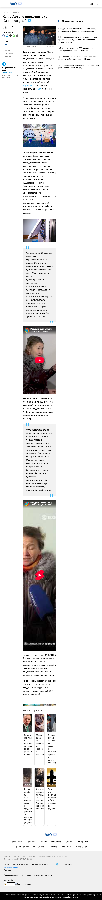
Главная (5, 12)
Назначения (16, 841)
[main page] (48, 4)
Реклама (7, 870)
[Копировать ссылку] (17, 35)
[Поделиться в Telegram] (7, 35)
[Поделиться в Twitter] (10, 35)
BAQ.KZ (5, 44)
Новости (15, 12)
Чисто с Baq (81, 846)
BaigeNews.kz (29, 85)
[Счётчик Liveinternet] (9, 884)
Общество (56, 841)
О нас (54, 846)
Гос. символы (40, 846)
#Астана (6, 51)
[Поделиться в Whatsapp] (14, 35)
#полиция (6, 56)
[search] (97, 4)
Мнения (43, 841)
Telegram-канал (8, 73)
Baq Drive (66, 846)
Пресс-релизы (22, 846)
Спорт (69, 841)
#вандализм (7, 53)
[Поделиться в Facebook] (3, 35)
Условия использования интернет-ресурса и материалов (28, 875)
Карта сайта (9, 880)
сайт (38, 89)
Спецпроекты (83, 841)
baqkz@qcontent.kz (12, 867)
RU (91, 4)
